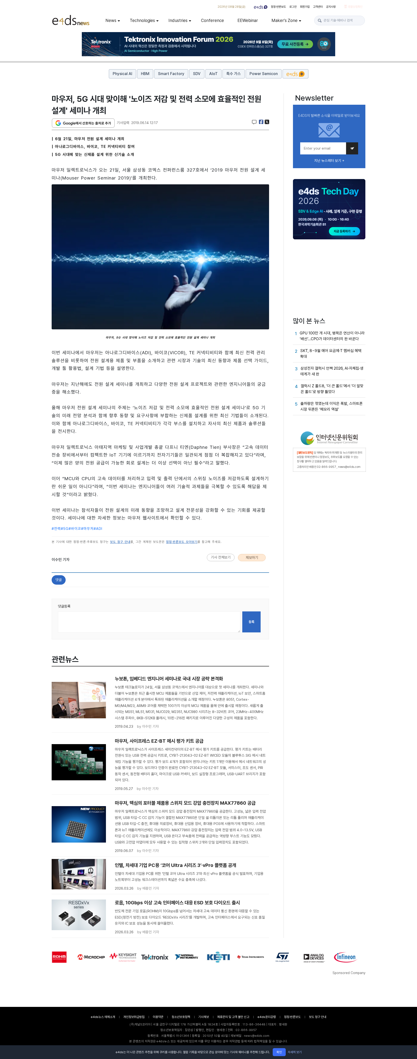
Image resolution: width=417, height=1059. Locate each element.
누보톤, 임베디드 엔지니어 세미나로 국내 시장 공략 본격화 (169, 679)
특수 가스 (233, 73)
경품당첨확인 (354, 6)
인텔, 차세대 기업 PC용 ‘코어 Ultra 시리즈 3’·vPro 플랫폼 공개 (175, 865)
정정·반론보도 (278, 6)
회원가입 (305, 6)
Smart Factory (171, 73)
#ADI (98, 528)
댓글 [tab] (59, 580)
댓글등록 (64, 606)
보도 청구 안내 (120, 542)
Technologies (142, 20)
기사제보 (203, 1017)
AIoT (213, 73)
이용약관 (158, 1017)
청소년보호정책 (181, 1017)
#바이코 (75, 528)
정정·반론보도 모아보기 (181, 542)
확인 (279, 1052)
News (110, 20)
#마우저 (87, 528)
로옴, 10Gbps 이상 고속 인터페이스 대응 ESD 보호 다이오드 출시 (177, 903)
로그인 (293, 6)
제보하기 (252, 557)
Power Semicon (264, 73)
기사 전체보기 (221, 557)
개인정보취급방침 (134, 1017)
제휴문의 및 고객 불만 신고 (233, 1017)
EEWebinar (247, 20)
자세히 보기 (295, 1052)
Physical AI (122, 73)
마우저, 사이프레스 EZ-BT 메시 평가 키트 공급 (159, 741)
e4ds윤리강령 (266, 1017)
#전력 (56, 528)
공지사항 (331, 6)
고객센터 (318, 6)
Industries (178, 20)
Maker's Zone (284, 20)
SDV (197, 73)
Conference (212, 20)
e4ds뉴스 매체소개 (103, 1017)
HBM (145, 73)
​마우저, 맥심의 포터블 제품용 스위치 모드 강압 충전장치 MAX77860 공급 (185, 803)
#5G (65, 528)
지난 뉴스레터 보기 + (329, 161)
